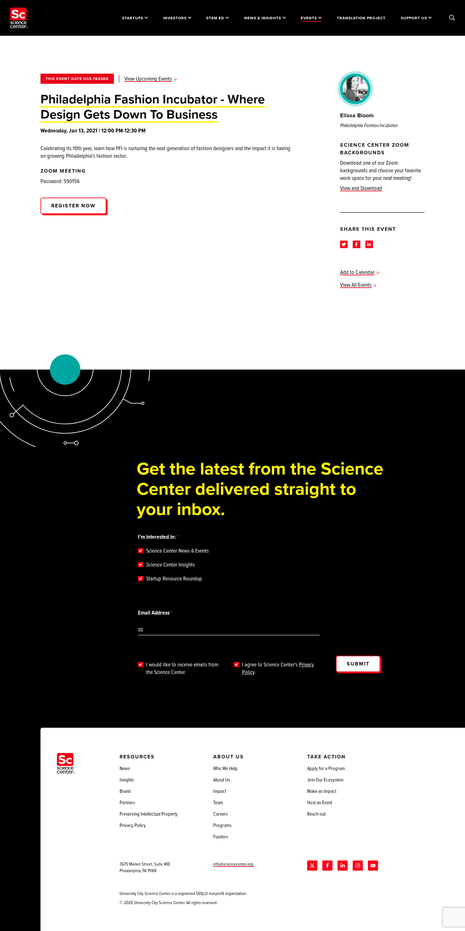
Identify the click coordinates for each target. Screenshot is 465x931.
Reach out (316, 813)
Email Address (154, 612)
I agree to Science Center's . (278, 668)
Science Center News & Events (177, 550)
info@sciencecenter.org (233, 864)
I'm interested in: (157, 537)
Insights (127, 779)
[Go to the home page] (19, 18)
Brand (125, 790)
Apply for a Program (326, 768)
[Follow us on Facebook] (327, 866)
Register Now (73, 205)
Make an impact (321, 790)
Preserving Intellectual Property (149, 813)
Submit (358, 663)
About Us (221, 779)
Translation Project (361, 18)
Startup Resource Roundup (174, 578)
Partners (127, 802)
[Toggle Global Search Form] (452, 18)
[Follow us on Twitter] (312, 866)
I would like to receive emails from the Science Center (182, 668)
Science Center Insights (170, 564)
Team (218, 802)
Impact (219, 790)
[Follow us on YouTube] (373, 866)
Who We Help (225, 768)
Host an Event (319, 802)
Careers (220, 813)
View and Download (361, 188)
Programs (222, 825)
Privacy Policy (133, 825)
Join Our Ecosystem (325, 779)
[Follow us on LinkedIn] (343, 866)
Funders (220, 836)
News (125, 768)
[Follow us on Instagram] (358, 866)
